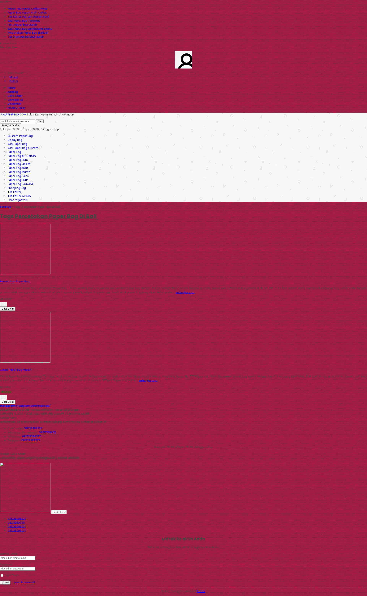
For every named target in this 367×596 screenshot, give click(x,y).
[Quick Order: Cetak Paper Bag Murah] (0, 366)
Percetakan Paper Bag (14, 281)
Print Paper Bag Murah (22, 25)
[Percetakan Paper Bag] (25, 273)
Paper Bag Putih (18, 180)
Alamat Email (9, 554)
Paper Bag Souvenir (20, 184)
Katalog (13, 92)
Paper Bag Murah (19, 172)
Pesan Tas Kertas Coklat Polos (27, 8)
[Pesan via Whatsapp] (3, 304)
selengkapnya (185, 292)
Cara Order (15, 96)
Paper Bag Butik (18, 160)
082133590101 (47, 432)
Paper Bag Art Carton (22, 156)
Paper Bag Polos (18, 176)
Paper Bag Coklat (19, 164)
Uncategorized (17, 200)
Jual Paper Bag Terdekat (24, 21)
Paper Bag (14, 152)
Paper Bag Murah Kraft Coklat (27, 13)
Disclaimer (15, 104)
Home (12, 88)
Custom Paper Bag (20, 136)
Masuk (5, 582)
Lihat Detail (8, 308)
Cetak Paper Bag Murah (15, 370)
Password (6, 564)
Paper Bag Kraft (18, 168)
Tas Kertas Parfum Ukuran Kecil (28, 17)
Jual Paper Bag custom (23, 148)
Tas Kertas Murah (19, 196)
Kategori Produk (10, 125)
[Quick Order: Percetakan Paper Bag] (0, 277)
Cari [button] (40, 121)
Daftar (201, 591)
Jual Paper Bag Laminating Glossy (30, 29)
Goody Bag (15, 140)
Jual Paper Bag (17, 144)
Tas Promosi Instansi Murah (26, 37)
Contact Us (15, 100)
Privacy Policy (17, 108)
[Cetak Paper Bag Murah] (25, 362)
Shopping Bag (17, 188)
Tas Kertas (15, 192)
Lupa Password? (24, 582)
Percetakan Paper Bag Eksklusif (28, 33)
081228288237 (33, 428)
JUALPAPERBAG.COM (13, 114)
